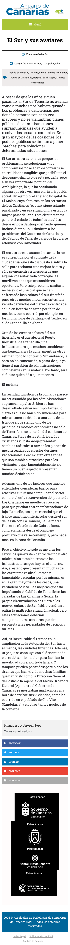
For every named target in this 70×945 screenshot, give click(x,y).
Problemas (61, 72)
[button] (35, 743)
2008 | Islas (48, 63)
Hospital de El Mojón (44, 77)
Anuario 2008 (34, 63)
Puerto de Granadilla (21, 77)
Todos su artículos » (18, 731)
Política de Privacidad (41, 936)
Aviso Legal (19, 936)
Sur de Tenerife (47, 72)
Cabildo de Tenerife (18, 72)
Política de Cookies (33, 940)
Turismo (33, 72)
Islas (57, 63)
